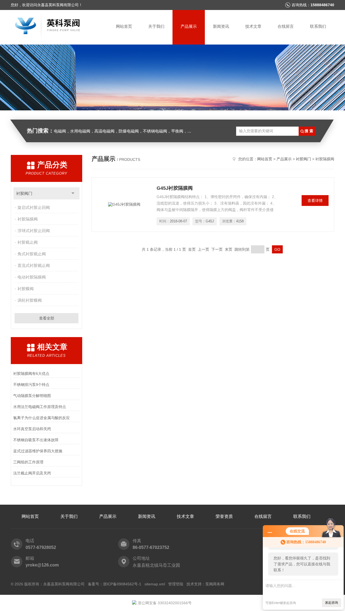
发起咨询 (331, 603)
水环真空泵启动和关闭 (32, 429)
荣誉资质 (224, 516)
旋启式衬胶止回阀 (34, 207)
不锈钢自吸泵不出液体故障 (35, 440)
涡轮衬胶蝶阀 (30, 300)
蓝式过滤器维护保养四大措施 (37, 451)
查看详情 (315, 200)
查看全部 (46, 318)
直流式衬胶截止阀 (34, 265)
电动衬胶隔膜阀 (32, 277)
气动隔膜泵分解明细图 (32, 395)
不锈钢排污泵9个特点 (31, 384)
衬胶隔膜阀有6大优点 (31, 373)
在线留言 (286, 26)
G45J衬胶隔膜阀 (175, 188)
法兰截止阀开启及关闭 (32, 473)
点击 (73, 193)
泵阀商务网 (214, 584)
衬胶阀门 (24, 193)
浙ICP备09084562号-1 (122, 584)
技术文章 (253, 26)
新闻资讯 (221, 26)
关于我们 (156, 26)
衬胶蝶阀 (26, 288)
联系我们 (318, 26)
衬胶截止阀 (28, 242)
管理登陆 (175, 584)
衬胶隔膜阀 (28, 219)
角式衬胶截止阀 (32, 254)
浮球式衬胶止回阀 (34, 230)
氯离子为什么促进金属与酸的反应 (41, 418)
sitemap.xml (154, 584)
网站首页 (124, 26)
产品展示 (189, 26)
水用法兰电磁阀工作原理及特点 (39, 407)
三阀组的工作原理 (28, 462)
